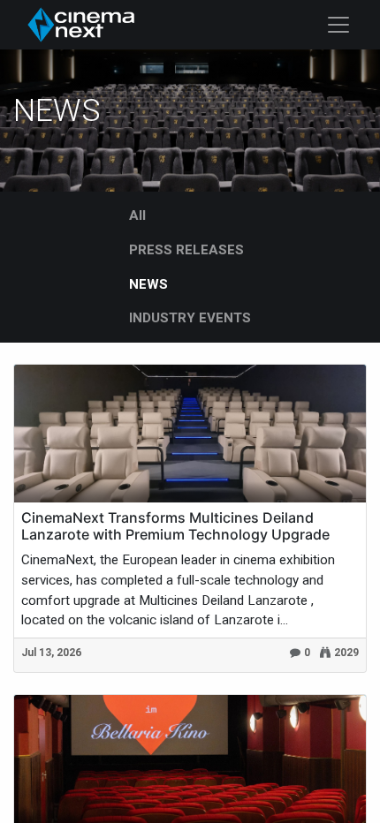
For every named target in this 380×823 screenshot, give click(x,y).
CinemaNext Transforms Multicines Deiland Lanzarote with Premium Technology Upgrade (175, 526)
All (137, 215)
